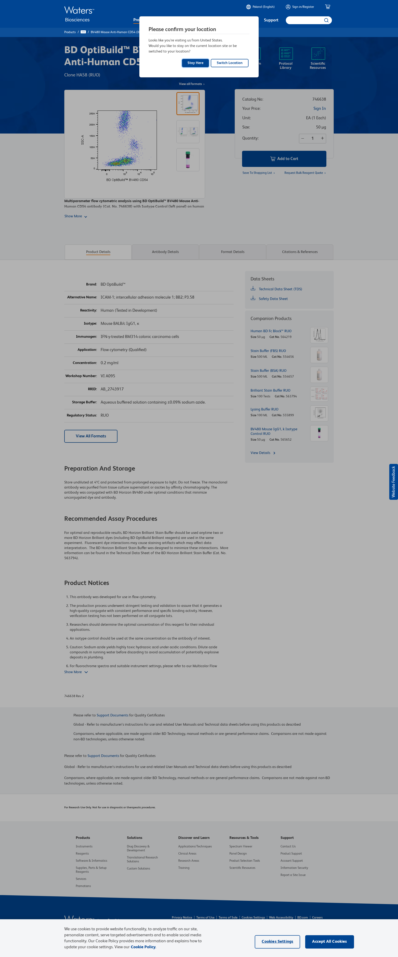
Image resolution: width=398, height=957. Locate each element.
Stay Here (195, 63)
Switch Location (230, 63)
